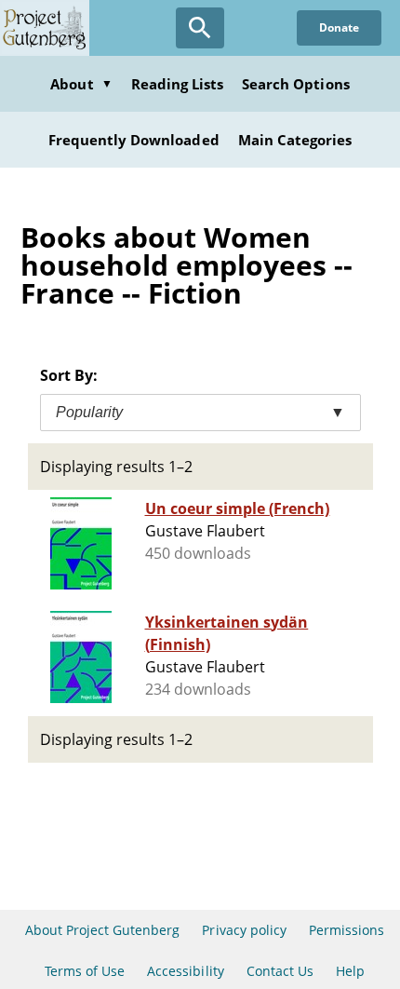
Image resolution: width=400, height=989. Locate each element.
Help (350, 971)
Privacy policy (244, 930)
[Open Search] (200, 27)
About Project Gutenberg (102, 930)
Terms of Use (85, 971)
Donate (339, 27)
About (81, 84)
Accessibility (185, 971)
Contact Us (280, 971)
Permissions (346, 930)
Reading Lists (177, 84)
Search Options (296, 84)
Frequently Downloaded (134, 139)
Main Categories (295, 139)
